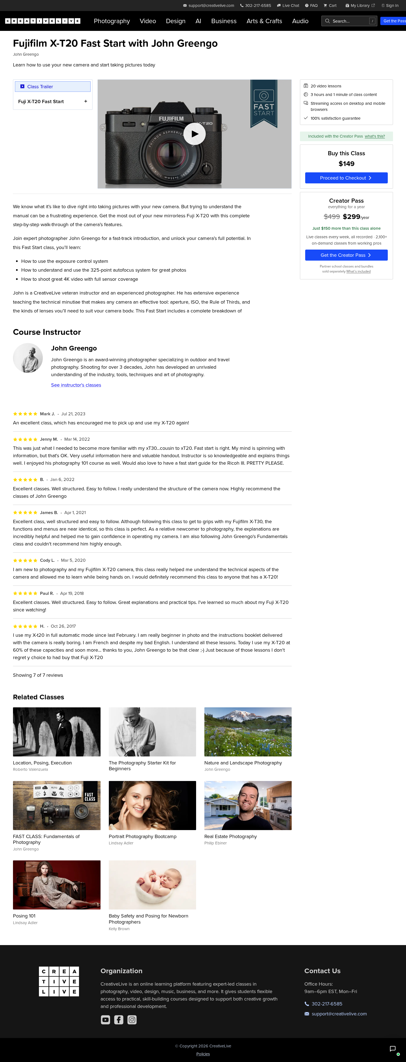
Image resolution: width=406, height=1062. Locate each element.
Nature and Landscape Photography (243, 762)
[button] (392, 1048)
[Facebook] (119, 1020)
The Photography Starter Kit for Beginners (142, 765)
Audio (300, 20)
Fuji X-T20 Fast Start (41, 101)
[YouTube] (105, 1020)
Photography (112, 20)
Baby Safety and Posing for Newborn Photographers (148, 918)
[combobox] (349, 21)
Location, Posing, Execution (42, 762)
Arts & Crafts (264, 20)
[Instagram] (132, 1020)
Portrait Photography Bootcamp (142, 836)
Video (148, 20)
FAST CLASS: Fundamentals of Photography (46, 839)
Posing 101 (24, 915)
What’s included (358, 271)
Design (176, 20)
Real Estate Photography (230, 836)
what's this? (375, 136)
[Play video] (194, 134)
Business (224, 20)
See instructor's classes (76, 384)
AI (198, 20)
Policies (203, 1054)
